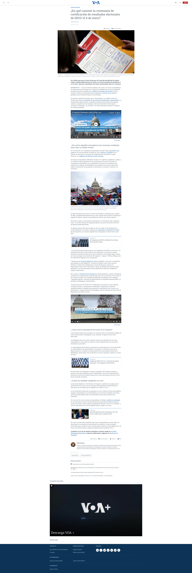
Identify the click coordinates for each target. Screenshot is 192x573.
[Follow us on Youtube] (104, 550)
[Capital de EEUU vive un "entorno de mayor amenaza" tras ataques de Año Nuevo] (80, 363)
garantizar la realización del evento (108, 230)
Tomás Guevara (75, 22)
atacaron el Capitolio (106, 152)
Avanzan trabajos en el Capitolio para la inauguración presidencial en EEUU (94, 297)
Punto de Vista (54, 569)
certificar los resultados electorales (102, 91)
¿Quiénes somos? (77, 549)
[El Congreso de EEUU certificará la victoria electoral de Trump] (80, 242)
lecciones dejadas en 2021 (88, 261)
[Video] (176, 3)
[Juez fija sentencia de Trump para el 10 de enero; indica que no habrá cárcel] (80, 414)
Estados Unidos (75, 7)
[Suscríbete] (115, 550)
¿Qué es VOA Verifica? (79, 561)
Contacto (52, 552)
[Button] (107, 28)
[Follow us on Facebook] (97, 550)
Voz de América (78, 114)
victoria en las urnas (109, 93)
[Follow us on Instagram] (118, 550)
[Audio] (180, 3)
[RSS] (108, 550)
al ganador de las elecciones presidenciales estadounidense (101, 100)
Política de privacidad (78, 552)
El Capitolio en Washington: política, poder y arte (86, 112)
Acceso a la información (56, 561)
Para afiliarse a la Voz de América (59, 549)
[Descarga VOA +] (96, 510)
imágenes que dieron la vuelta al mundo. (91, 156)
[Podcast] (111, 550)
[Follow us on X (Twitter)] (101, 550)
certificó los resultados (113, 400)
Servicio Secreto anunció (87, 274)
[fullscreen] (119, 137)
